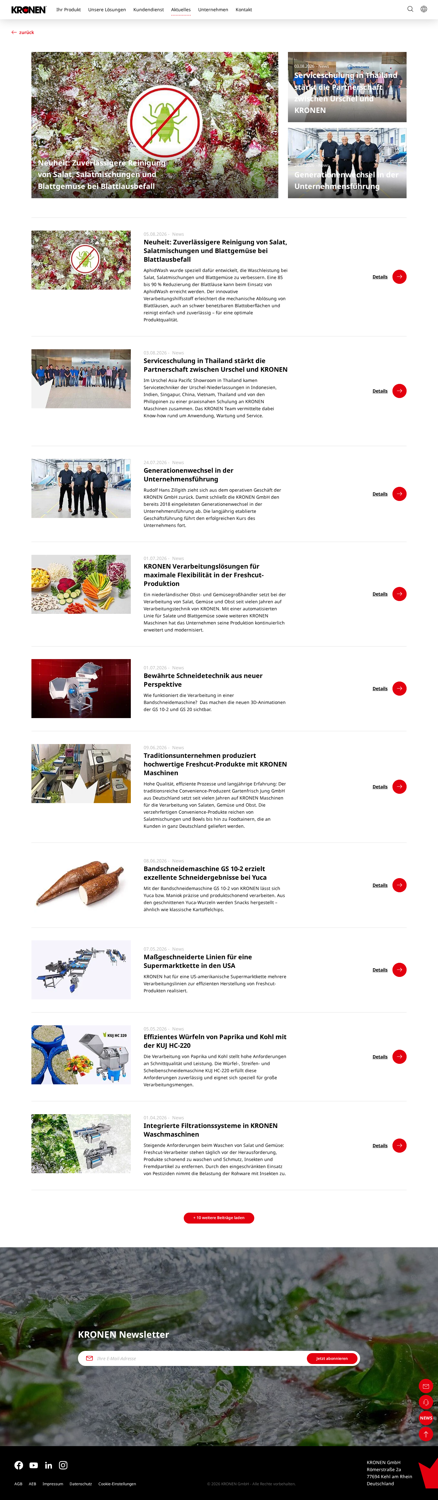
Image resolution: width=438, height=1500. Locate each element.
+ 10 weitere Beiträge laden (219, 1217)
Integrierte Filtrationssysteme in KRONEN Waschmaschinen (211, 1130)
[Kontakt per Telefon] (426, 1402)
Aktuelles (181, 9)
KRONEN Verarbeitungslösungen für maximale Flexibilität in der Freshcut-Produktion (204, 575)
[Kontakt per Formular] (426, 1386)
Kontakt (244, 9)
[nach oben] (426, 1434)
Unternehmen (213, 9)
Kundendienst (148, 9)
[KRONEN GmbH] (29, 9)
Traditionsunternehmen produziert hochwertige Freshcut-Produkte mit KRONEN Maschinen (215, 764)
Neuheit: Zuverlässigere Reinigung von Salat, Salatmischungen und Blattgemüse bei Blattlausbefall (215, 251)
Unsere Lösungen (107, 9)
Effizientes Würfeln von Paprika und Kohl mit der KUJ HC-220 (215, 1041)
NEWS (426, 1418)
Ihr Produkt (68, 9)
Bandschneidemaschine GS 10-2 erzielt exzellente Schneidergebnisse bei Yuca (205, 873)
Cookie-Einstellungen (117, 1484)
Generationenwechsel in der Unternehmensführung (188, 474)
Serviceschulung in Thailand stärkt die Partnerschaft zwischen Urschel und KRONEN (216, 365)
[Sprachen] (423, 9)
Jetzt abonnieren (332, 1358)
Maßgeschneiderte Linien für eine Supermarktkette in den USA (198, 961)
